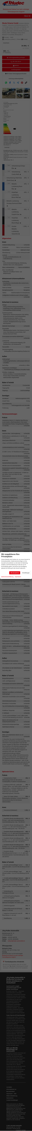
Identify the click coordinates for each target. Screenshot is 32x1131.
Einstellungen (26, 573)
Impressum (18, 576)
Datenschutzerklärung (7, 576)
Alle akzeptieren (14, 573)
